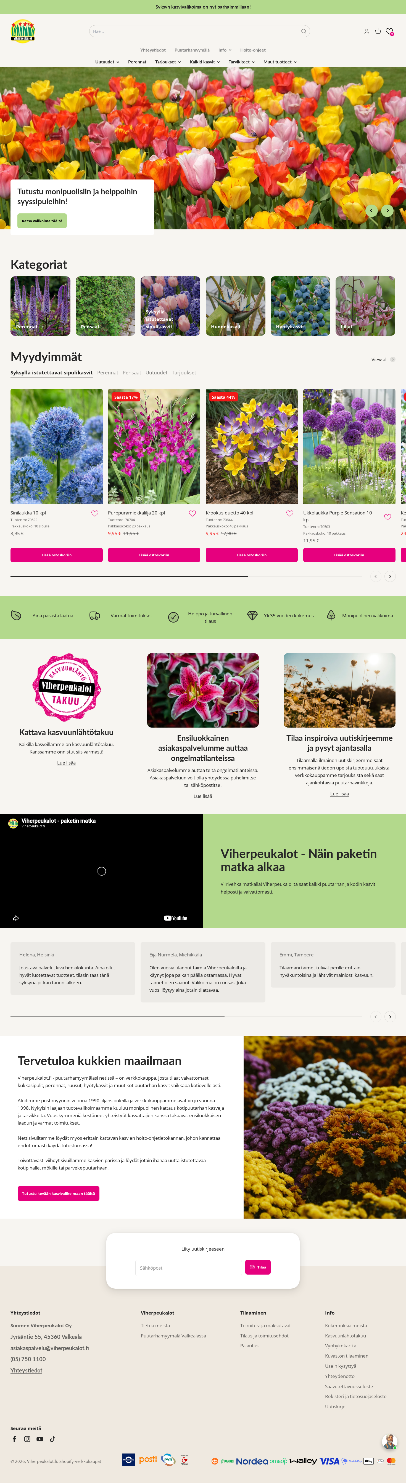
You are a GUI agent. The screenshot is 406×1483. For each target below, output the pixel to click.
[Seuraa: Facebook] (14, 1421)
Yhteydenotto (340, 1359)
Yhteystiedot (153, 49)
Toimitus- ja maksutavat (265, 1308)
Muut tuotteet (277, 61)
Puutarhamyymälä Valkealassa (173, 1318)
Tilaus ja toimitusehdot (264, 1318)
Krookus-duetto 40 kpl (229, 495)
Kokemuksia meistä (346, 1308)
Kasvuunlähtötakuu (345, 1318)
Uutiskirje (335, 1389)
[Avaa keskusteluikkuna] (389, 1441)
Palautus (249, 1328)
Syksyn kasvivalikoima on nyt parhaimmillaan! (203, 7)
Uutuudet (104, 61)
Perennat (137, 61)
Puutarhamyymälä (192, 49)
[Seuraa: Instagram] (27, 1421)
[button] (389, 31)
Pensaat (132, 355)
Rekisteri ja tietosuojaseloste (356, 1379)
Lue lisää (66, 745)
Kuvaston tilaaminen (346, 1338)
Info (222, 49)
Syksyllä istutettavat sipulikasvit (51, 355)
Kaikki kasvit (202, 61)
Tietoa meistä (155, 1308)
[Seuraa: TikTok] (52, 1421)
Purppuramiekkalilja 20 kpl (136, 495)
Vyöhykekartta (340, 1328)
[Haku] (304, 31)
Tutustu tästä (34, 203)
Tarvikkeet (239, 61)
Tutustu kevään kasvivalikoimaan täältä (58, 1176)
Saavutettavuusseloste (349, 1369)
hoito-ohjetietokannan (160, 1120)
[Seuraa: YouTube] (40, 1421)
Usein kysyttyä (340, 1348)
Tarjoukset (165, 61)
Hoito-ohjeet (253, 49)
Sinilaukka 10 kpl (28, 495)
